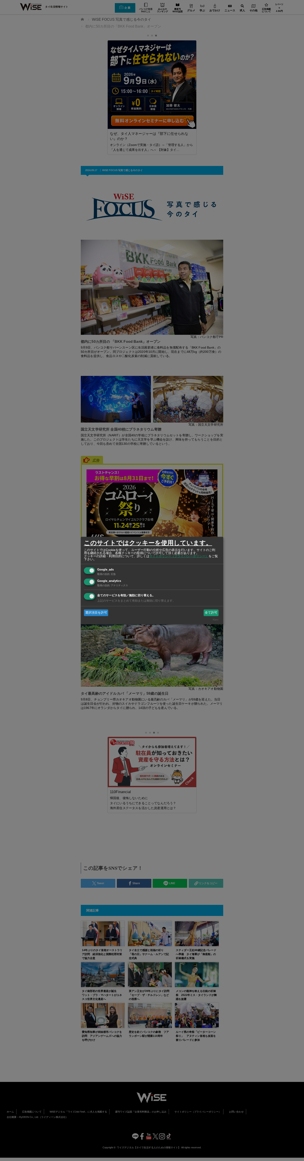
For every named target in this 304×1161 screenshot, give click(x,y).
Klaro (215, 619)
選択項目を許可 (96, 612)
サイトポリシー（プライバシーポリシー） (179, 556)
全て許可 (211, 612)
